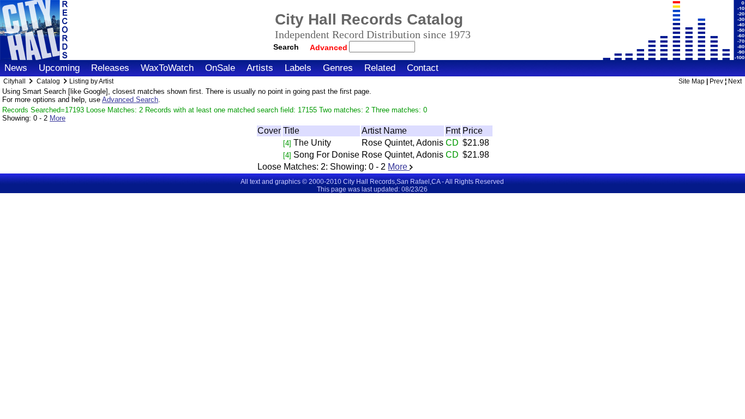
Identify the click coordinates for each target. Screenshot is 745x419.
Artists (260, 68)
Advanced (330, 47)
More (57, 118)
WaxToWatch (167, 68)
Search (286, 47)
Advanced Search (130, 99)
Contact (422, 68)
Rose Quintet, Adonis (402, 142)
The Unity (312, 142)
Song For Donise (326, 154)
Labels (298, 68)
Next (735, 81)
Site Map (691, 81)
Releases (110, 68)
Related (379, 68)
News (15, 68)
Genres (338, 68)
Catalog (48, 81)
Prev (716, 81)
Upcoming (59, 68)
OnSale (220, 68)
